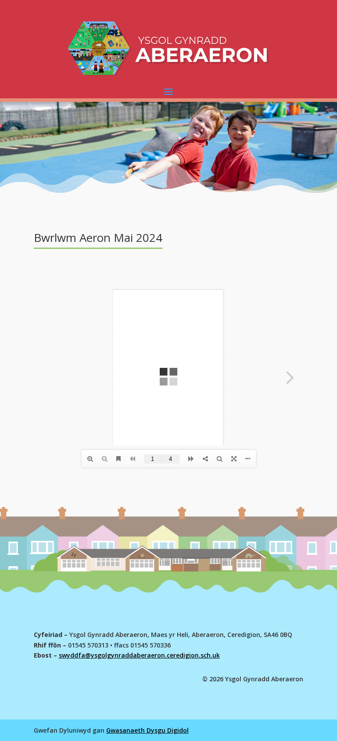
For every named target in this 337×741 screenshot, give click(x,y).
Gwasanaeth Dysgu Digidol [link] (147, 730)
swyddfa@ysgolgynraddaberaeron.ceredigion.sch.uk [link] (139, 655)
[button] (168, 91)
